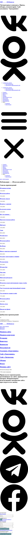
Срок (1, 230)
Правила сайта (5, 332)
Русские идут (4, 235)
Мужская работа (5, 193)
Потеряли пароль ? (7, 519)
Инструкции (8, 104)
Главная (4, 92)
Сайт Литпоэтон (9, 84)
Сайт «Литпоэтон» (7, 357)
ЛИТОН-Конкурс (7, 2)
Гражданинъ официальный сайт (12, 85)
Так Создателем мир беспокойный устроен (12, 288)
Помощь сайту (5, 367)
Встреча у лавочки (5, 204)
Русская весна (4, 262)
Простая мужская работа (7, 219)
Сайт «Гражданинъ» (7, 354)
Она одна (3, 272)
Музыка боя (3, 267)
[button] (14, 23)
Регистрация (3, 514)
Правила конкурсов (7, 335)
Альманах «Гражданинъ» (9, 351)
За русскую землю (5, 209)
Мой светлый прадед (6, 277)
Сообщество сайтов (7, 82)
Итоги (4, 94)
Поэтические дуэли (7, 97)
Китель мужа (4, 304)
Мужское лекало (5, 198)
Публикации (6, 99)
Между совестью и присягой (8, 251)
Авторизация (3, 520)
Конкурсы (5, 93)
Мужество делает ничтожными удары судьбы (13, 283)
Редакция (7, 103)
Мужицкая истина (5, 188)
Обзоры (4, 96)
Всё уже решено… (5, 214)
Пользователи (6, 101)
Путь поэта (5, 98)
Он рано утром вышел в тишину (9, 256)
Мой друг (3, 225)
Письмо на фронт (5, 309)
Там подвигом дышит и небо (8, 293)
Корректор (4, 344)
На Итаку (3, 246)
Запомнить (4, 518)
